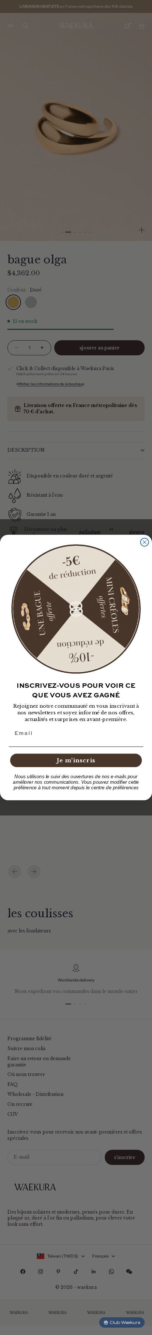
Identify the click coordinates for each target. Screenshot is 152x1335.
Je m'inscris (76, 760)
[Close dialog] (145, 542)
